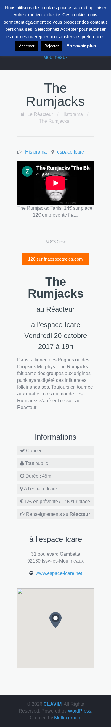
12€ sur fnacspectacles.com (55, 258)
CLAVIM (53, 704)
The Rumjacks (54, 121)
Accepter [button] (26, 46)
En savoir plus (81, 45)
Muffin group (67, 717)
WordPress (79, 710)
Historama (72, 114)
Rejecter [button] (51, 46)
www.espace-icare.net (59, 573)
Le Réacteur (40, 114)
